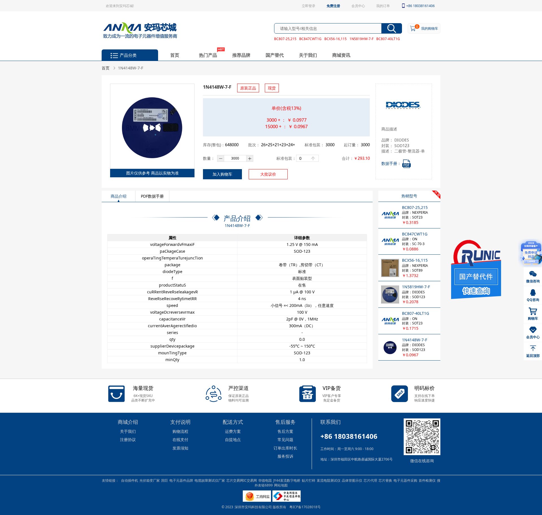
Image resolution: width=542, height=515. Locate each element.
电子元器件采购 (405, 480)
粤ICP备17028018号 (305, 507)
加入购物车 (222, 174)
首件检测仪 (427, 480)
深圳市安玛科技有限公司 (254, 507)
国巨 (164, 480)
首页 (174, 55)
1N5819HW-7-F (361, 38)
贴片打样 (308, 480)
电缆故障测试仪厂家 (209, 480)
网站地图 (281, 485)
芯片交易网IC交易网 (241, 480)
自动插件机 (129, 480)
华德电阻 (265, 480)
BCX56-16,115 (335, 38)
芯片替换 (385, 480)
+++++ (278, 144)
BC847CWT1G (310, 38)
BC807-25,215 (285, 38)
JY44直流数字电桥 (286, 480)
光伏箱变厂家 (149, 480)
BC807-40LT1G (388, 38)
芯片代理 (370, 480)
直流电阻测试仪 (328, 480)
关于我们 (308, 55)
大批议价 (268, 174)
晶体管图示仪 (352, 480)
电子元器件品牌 (181, 480)
